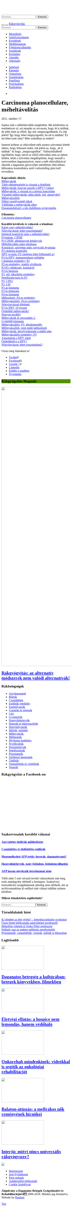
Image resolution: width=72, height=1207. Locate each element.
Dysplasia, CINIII (11, 237)
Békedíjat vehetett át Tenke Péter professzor (26, 926)
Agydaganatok (17, 693)
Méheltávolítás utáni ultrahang (19, 244)
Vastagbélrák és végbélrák (24, 763)
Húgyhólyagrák (18, 727)
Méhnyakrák (8, 181)
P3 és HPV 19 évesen (14, 307)
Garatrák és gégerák (20, 710)
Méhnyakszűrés (10, 198)
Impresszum (16, 1171)
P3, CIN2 (7, 281)
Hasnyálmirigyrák (19, 720)
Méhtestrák (15, 737)
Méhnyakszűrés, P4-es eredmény (20, 301)
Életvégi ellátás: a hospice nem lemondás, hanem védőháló (30, 1022)
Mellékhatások (17, 44)
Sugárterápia (16, 77)
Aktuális (14, 57)
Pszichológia (16, 83)
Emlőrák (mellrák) (19, 703)
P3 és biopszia (9, 271)
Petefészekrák (17, 750)
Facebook (14, 360)
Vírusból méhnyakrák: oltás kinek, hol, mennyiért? (30, 194)
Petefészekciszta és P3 (14, 277)
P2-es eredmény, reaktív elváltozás (21, 264)
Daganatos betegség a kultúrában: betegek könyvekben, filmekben (33, 979)
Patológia (14, 80)
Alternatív (14, 60)
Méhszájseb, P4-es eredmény (18, 297)
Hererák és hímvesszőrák (23, 723)
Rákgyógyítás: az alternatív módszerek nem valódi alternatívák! (35, 675)
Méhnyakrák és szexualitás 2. (18, 317)
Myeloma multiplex (20, 740)
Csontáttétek (16, 700)
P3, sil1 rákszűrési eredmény (18, 274)
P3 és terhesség (10, 291)
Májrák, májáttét (18, 730)
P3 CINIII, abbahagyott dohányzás (21, 240)
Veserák (13, 767)
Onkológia (15, 73)
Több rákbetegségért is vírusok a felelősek (25, 184)
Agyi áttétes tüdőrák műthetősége (22, 841)
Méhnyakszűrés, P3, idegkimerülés (21, 324)
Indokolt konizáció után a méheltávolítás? (25, 234)
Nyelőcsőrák (16, 743)
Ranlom (19, 1197)
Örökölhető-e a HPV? (14, 341)
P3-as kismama (10, 287)
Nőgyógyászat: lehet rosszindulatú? (22, 230)
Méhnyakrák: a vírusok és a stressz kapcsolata (28, 191)
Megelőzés (15, 34)
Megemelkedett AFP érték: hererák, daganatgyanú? (33, 856)
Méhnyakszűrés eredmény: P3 (19, 334)
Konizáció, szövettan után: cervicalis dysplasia (28, 247)
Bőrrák (13, 696)
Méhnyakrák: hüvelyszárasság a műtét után (26, 331)
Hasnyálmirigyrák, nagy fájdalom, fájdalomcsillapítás (34, 863)
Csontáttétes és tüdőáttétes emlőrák (23, 849)
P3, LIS (6, 284)
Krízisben (14, 54)
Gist (11, 713)
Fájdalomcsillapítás (20, 47)
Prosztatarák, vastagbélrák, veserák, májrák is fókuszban (34, 932)
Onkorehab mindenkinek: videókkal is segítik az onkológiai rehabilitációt (35, 1066)
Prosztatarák (16, 753)
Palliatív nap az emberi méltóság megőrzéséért (28, 929)
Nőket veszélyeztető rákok (16, 201)
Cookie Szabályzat (20, 1184)
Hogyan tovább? (11, 314)
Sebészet (14, 67)
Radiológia (15, 87)
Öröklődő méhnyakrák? (15, 311)
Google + (14, 364)
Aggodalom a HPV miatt (16, 338)
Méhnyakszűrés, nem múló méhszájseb (24, 327)
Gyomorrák (15, 717)
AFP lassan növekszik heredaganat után (26, 871)
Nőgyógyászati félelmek (15, 304)
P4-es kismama (10, 294)
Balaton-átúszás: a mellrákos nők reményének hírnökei (32, 1112)
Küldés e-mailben (19, 370)
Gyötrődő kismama (12, 321)
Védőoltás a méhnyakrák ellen (19, 204)
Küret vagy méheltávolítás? (17, 227)
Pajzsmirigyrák (17, 747)
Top (3, 1203)
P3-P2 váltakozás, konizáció (17, 267)
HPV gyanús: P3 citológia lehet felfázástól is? (28, 254)
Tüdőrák (14, 760)
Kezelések (15, 40)
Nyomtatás (15, 374)
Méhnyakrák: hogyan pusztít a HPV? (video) (27, 188)
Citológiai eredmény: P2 (15, 260)
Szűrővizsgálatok (19, 37)
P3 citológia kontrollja (14, 250)
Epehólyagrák (17, 706)
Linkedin (14, 367)
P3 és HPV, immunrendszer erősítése (22, 257)
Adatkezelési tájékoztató (23, 1181)
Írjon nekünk (16, 1177)
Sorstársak (15, 50)
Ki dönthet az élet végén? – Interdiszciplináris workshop (34, 919)
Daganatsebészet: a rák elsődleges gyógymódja (28, 208)
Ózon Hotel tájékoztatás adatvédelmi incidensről (29, 922)
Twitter (13, 357)
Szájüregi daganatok (20, 757)
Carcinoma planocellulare (16, 217)
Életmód (14, 70)
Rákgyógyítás (36, 7)
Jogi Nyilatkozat (18, 1174)
